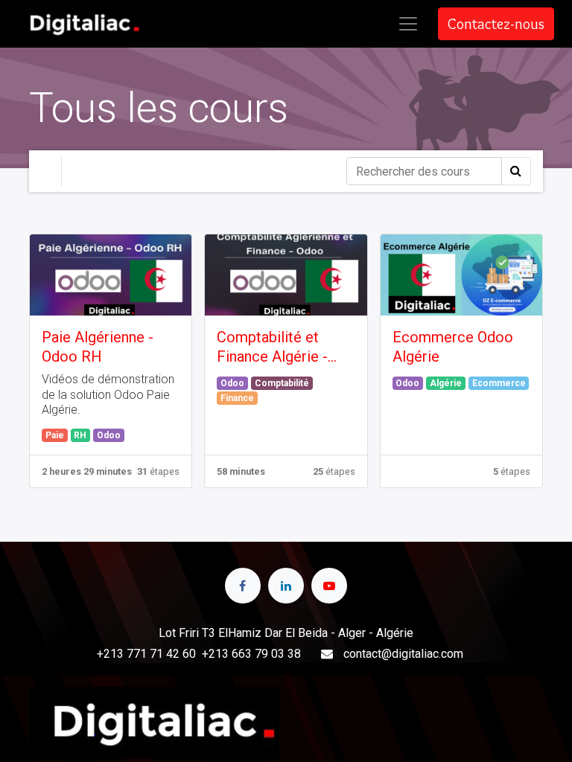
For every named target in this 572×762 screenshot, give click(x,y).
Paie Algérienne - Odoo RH (97, 346)
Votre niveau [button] (111, 171)
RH (80, 435)
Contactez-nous (496, 24)
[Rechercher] (516, 171)
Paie (54, 435)
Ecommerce (499, 383)
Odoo (109, 435)
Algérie (446, 383)
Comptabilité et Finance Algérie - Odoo (272, 347)
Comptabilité (282, 383)
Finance (237, 398)
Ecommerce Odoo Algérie (453, 346)
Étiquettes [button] (204, 171)
